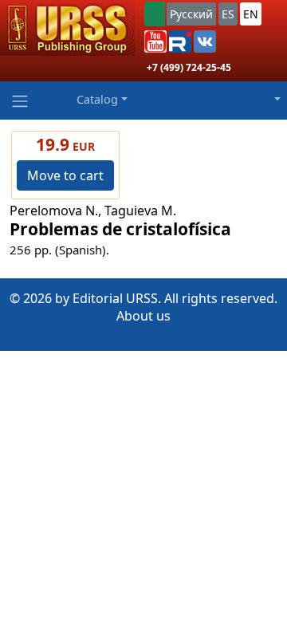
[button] (155, 41)
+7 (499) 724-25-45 (189, 67)
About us (143, 316)
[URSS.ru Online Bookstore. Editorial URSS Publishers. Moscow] (67, 28)
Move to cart (65, 175)
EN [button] (250, 14)
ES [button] (228, 14)
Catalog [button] (97, 99)
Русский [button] (191, 14)
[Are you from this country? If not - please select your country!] (154, 14)
